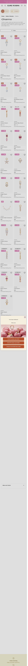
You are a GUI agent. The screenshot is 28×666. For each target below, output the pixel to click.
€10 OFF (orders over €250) (13, 342)
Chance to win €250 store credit (13, 346)
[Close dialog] (25, 317)
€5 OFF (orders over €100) (13, 339)
